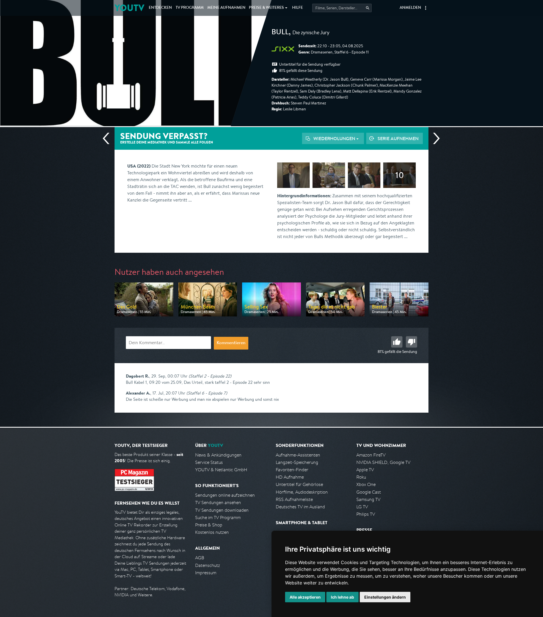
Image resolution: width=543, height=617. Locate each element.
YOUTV (129, 7)
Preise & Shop (208, 525)
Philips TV (365, 514)
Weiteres (266, 8)
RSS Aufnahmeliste (294, 499)
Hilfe (297, 8)
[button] (425, 8)
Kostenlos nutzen (212, 532)
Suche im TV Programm (218, 517)
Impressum (205, 573)
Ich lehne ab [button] (342, 597)
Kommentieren (231, 343)
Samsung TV (368, 499)
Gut (396, 342)
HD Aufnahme (290, 477)
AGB (199, 558)
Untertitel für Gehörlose (299, 484)
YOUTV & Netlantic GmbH (221, 470)
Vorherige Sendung (108, 138)
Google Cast (368, 492)
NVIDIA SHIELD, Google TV (383, 462)
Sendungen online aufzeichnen (225, 495)
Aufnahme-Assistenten (298, 455)
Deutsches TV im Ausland (300, 507)
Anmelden (410, 8)
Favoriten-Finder (292, 470)
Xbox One (366, 484)
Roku (361, 477)
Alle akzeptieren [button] (305, 597)
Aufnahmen (226, 8)
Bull (280, 33)
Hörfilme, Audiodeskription (302, 492)
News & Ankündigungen (218, 455)
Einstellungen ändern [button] (385, 597)
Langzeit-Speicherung (297, 462)
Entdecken (160, 8)
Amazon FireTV (370, 455)
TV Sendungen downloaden (222, 510)
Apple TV (365, 470)
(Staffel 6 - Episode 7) (206, 393)
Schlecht (411, 342)
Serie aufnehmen (398, 138)
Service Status (209, 462)
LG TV (362, 507)
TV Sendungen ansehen (218, 502)
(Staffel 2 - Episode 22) (210, 376)
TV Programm (190, 8)
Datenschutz (207, 565)
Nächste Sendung (434, 138)
